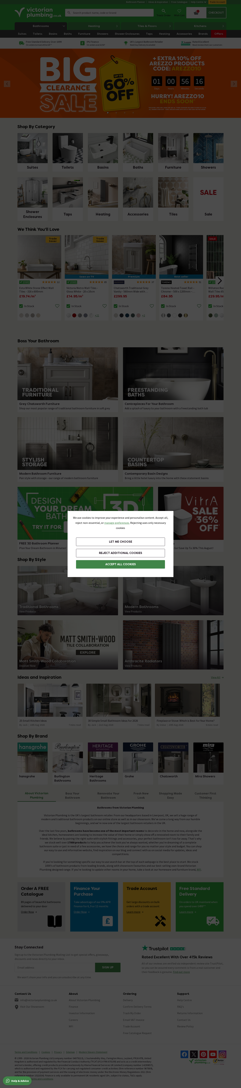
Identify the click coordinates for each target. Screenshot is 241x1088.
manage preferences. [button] (117, 523)
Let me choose (120, 542)
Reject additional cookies (120, 553)
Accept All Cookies (120, 564)
